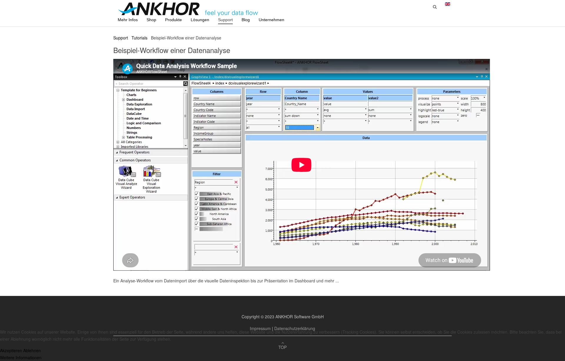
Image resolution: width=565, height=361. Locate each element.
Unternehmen (271, 19)
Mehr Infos (128, 19)
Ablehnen (32, 350)
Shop (151, 19)
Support (225, 19)
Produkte (173, 19)
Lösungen (200, 19)
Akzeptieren (11, 350)
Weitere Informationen (20, 357)
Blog (246, 19)
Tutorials (139, 38)
